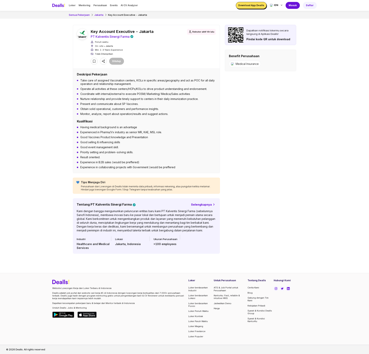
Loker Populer (195, 336)
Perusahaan (100, 5)
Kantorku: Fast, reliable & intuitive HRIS (227, 297)
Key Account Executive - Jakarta (127, 14)
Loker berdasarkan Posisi (198, 304)
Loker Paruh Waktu (198, 321)
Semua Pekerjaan (79, 14)
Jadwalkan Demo (222, 303)
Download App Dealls (251, 5)
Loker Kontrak (195, 316)
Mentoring (84, 5)
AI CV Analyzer (129, 5)
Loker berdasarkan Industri (198, 289)
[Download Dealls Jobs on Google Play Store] (63, 315)
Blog (250, 292)
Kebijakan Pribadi (256, 305)
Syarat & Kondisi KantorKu (256, 320)
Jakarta (98, 14)
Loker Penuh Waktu (198, 311)
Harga (217, 308)
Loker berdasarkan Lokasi (198, 297)
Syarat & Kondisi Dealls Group (260, 312)
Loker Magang (195, 326)
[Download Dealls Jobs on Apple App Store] (87, 315)
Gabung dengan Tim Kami (258, 299)
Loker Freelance (196, 331)
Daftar (310, 5)
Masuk (293, 5)
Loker (72, 5)
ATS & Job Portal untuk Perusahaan (226, 289)
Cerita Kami (253, 287)
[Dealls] (59, 5)
